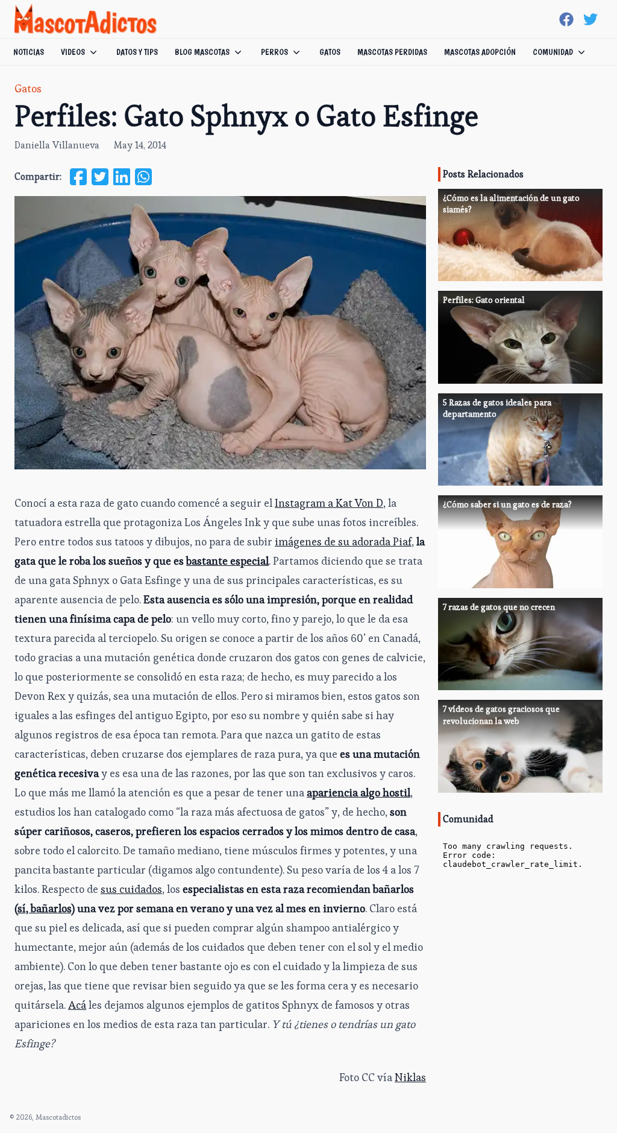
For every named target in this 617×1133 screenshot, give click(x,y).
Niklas (410, 1077)
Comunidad (553, 52)
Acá (77, 1005)
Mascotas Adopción (480, 52)
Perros (274, 52)
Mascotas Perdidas (392, 52)
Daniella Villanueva (56, 145)
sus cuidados (131, 889)
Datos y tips (137, 52)
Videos (73, 52)
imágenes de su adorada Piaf (343, 541)
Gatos (329, 52)
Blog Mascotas (202, 52)
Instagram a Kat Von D (329, 503)
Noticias (28, 52)
